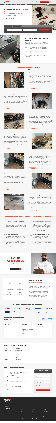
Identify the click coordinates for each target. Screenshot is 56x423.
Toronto (22, 409)
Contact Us (25, 4)
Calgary (22, 406)
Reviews (44, 407)
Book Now (33, 88)
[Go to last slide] (16, 340)
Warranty (44, 409)
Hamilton (33, 413)
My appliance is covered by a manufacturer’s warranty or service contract (42, 386)
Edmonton (22, 407)
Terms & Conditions (46, 414)
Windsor (33, 411)
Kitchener (33, 416)
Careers (44, 416)
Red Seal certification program (32, 52)
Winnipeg (22, 411)
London (33, 414)
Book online (44, 29)
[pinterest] (6, 412)
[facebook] (4, 412)
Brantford (33, 406)
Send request (43, 390)
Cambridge (33, 407)
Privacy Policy (45, 413)
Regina (22, 416)
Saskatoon (22, 413)
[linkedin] (11, 412)
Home (5, 6)
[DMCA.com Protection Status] (32, 422)
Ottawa (22, 418)
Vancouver (22, 414)
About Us (44, 406)
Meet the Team (6, 4)
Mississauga (33, 409)
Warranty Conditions (19, 4)
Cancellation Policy (45, 411)
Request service (45, 1)
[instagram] (9, 412)
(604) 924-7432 (34, 1)
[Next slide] (39, 340)
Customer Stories (12, 4)
